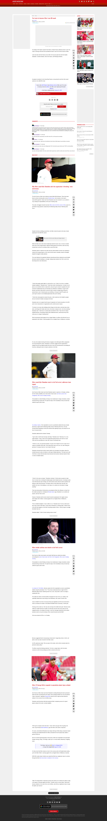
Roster (36, 3)
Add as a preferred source (71, 22)
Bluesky (57, 802)
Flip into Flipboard (74, 63)
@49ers (48, 86)
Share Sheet (74, 68)
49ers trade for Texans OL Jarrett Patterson (84, 131)
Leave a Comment (53, 350)
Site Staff (34, 20)
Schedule (32, 3)
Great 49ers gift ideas (45, 93)
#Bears (51, 88)
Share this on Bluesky (74, 60)
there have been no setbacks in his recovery (49, 757)
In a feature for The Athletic (37, 588)
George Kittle (47, 696)
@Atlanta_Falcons (53, 85)
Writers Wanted (53, 811)
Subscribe (62, 106)
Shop (49, 3)
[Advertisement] (51, 68)
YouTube (59, 802)
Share (93, 3)
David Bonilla (35, 190)
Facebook (52, 99)
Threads (55, 99)
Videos (25, 3)
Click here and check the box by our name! (59, 114)
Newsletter (41, 3)
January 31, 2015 (58, 90)
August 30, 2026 (57, 747)
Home (14, 3)
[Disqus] (53, 138)
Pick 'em (46, 3)
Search (93, 1)
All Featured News (89, 86)
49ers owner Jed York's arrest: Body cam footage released (54, 238)
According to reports (36, 425)
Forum (28, 3)
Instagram (57, 99)
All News (91, 153)
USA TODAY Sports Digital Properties (55, 798)
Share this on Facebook (74, 55)
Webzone (18, 1)
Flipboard (89, 1)
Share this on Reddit (74, 66)
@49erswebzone (35, 193)
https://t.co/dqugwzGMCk (57, 745)
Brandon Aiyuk (51, 198)
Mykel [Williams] (44, 727)
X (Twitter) (48, 802)
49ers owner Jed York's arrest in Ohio (57, 205)
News (17, 3)
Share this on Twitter (74, 53)
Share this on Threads (74, 58)
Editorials (21, 3)
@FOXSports (44, 85)
